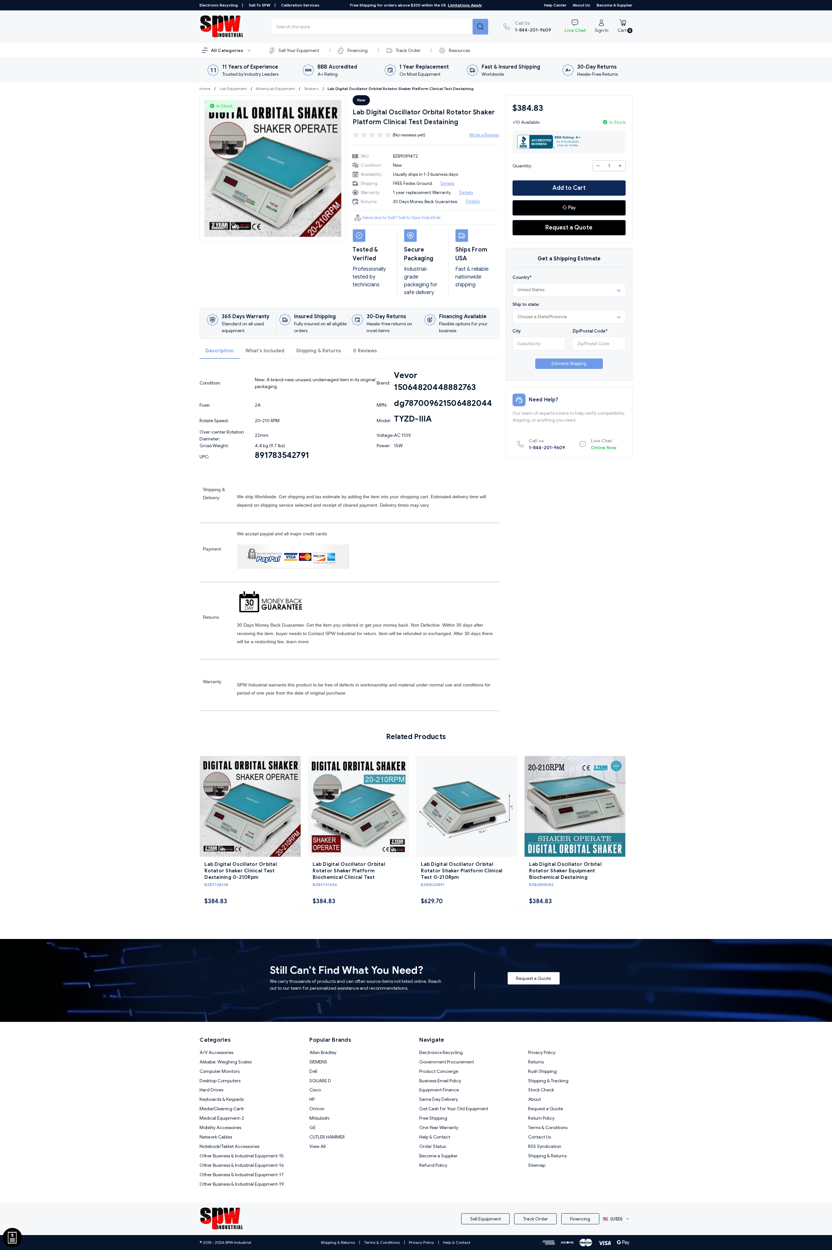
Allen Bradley (322, 1052)
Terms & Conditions (547, 1127)
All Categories (227, 50)
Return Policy (541, 1118)
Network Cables (216, 1137)
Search (480, 26)
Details (447, 183)
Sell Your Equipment (299, 50)
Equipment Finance (439, 1090)
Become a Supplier (614, 5)
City (517, 331)
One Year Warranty (438, 1127)
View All (317, 1146)
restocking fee (269, 641)
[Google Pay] (569, 207)
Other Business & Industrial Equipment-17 (242, 1175)
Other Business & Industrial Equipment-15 (242, 1156)
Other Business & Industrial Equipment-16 (242, 1165)
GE (312, 1127)
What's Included (264, 351)
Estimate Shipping (569, 363)
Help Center (555, 5)
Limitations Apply (465, 5)
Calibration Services (300, 5)
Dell (313, 1071)
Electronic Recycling (219, 5)
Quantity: (522, 165)
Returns (536, 1062)
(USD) (616, 1219)
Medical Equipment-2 (222, 1118)
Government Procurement (446, 1062)
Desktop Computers (220, 1081)
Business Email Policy (440, 1081)
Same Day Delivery (438, 1099)
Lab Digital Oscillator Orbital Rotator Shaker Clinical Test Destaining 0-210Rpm (240, 870)
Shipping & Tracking (548, 1081)
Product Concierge (438, 1071)
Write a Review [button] (484, 135)
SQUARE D (320, 1081)
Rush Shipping (542, 1071)
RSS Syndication (544, 1146)
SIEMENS (318, 1062)
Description (219, 351)
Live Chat (575, 30)
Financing (357, 50)
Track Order (408, 50)
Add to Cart (569, 187)
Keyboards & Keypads (222, 1099)
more (303, 641)
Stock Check (541, 1090)
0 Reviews (365, 351)
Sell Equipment (485, 1219)
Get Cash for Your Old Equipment (453, 1109)
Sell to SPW (259, 5)
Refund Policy (433, 1165)
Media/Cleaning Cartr (222, 1109)
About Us (581, 5)
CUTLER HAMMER (327, 1137)
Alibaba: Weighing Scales (226, 1062)
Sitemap (536, 1165)
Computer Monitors (220, 1071)
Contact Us (539, 1137)
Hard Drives (211, 1090)
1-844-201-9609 (533, 26)
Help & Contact (434, 1137)
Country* (522, 277)
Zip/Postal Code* (589, 331)
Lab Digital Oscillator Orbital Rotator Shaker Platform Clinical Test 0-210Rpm (461, 870)
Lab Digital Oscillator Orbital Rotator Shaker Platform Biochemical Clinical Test (349, 870)
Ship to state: (526, 304)
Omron (316, 1109)
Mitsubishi (319, 1118)
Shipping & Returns (318, 351)
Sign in (601, 30)
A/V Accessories (216, 1052)
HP (312, 1099)
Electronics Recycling (441, 1052)
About (534, 1099)
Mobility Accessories (220, 1127)
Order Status (432, 1146)
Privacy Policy (541, 1052)
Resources (459, 50)
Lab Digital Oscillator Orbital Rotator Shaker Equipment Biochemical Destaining (565, 870)
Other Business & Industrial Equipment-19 (242, 1184)
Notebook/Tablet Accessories (229, 1146)
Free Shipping (433, 1118)
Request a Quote (568, 227)
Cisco (315, 1090)
